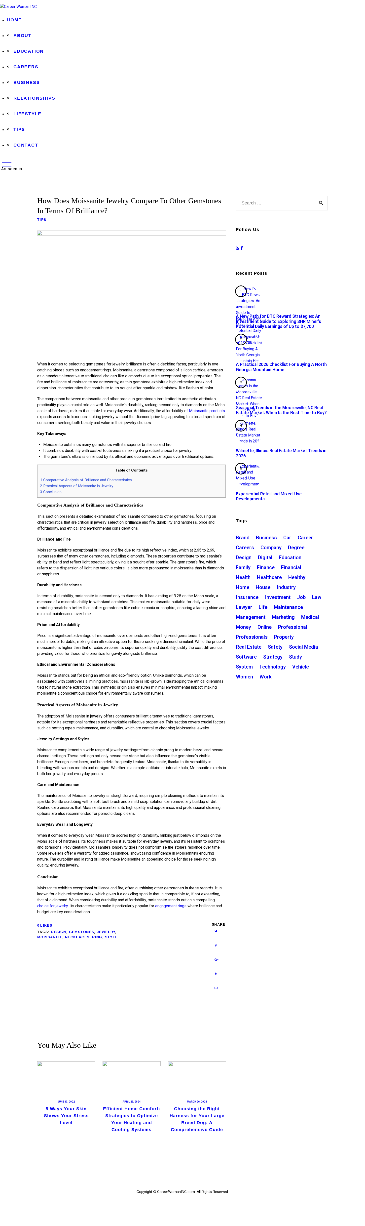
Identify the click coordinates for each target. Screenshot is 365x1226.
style (111, 937)
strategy (273, 657)
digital (265, 557)
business (266, 538)
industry (286, 587)
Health (243, 577)
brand (243, 538)
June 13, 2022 (66, 1101)
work (265, 677)
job (301, 597)
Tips (41, 220)
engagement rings (170, 906)
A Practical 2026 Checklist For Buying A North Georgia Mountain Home (281, 367)
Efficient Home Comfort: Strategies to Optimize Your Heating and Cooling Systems (131, 1119)
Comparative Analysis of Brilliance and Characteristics (86, 480)
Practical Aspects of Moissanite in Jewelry (76, 486)
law (316, 597)
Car (287, 538)
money (243, 627)
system (244, 667)
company (271, 548)
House (263, 587)
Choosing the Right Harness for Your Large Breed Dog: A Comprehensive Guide (197, 1119)
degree (296, 548)
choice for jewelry (52, 906)
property (284, 637)
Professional (292, 627)
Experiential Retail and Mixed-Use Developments (269, 496)
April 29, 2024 (132, 1101)
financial (291, 567)
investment (278, 597)
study (295, 657)
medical (310, 617)
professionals (252, 637)
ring (97, 937)
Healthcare (269, 577)
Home (242, 587)
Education (290, 557)
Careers (245, 548)
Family (243, 567)
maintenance (288, 607)
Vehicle (300, 667)
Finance (266, 567)
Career (305, 538)
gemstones (81, 932)
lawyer (244, 607)
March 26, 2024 (197, 1101)
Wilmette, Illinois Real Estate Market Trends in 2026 (281, 453)
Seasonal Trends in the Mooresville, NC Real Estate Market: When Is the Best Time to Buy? (281, 410)
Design (58, 932)
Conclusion (51, 492)
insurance (247, 597)
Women (244, 677)
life (263, 607)
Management (250, 617)
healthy (296, 577)
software (246, 657)
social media (303, 647)
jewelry (106, 932)
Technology (272, 667)
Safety (275, 647)
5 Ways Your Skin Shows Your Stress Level (66, 1115)
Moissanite (49, 937)
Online (264, 627)
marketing (283, 617)
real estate (248, 647)
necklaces (77, 937)
